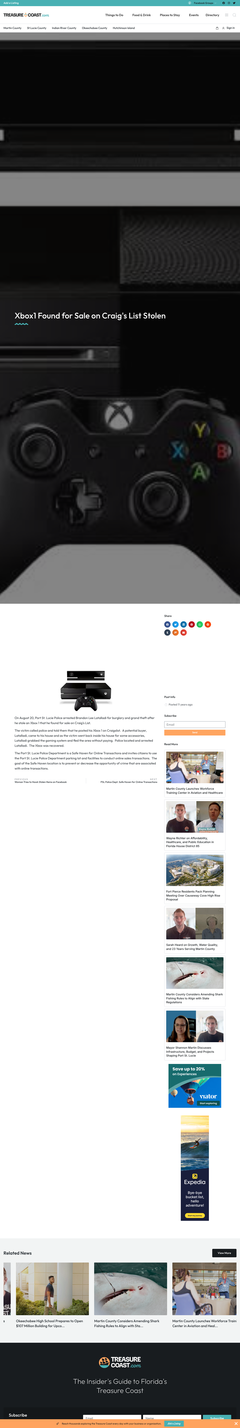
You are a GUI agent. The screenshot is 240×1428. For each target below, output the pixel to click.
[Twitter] (234, 3)
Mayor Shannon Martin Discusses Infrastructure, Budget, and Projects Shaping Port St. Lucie (190, 1051)
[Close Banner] (236, 1424)
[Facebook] (223, 3)
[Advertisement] (86, 642)
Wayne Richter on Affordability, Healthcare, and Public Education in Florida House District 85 (190, 842)
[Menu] (227, 15)
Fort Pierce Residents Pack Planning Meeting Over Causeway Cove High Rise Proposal (193, 895)
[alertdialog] (120, 1423)
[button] (217, 28)
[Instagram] (229, 3)
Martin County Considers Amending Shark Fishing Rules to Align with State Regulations (194, 998)
